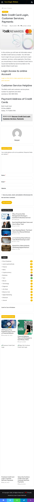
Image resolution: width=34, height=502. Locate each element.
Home (4, 8)
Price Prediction (6, 261)
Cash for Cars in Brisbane (8, 307)
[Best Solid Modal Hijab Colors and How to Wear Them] (6, 224)
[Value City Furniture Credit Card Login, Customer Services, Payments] (25, 409)
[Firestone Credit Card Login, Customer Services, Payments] (8, 409)
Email (3, 181)
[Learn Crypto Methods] (11, 2)
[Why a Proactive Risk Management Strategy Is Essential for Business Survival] (6, 216)
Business (4, 275)
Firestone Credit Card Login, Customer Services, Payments (7, 478)
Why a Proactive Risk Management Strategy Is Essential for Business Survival (21, 215)
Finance (9, 8)
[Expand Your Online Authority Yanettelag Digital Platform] (6, 248)
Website (3, 188)
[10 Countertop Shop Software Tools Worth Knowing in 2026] (6, 240)
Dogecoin (5, 286)
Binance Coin (6, 292)
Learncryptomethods (8, 264)
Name (3, 175)
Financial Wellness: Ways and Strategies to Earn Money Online (25, 338)
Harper (17, 140)
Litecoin (4, 300)
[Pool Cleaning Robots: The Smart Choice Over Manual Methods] (6, 232)
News (4, 269)
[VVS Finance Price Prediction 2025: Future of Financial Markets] (8, 324)
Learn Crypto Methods (20, 495)
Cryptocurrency (6, 272)
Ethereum (5, 297)
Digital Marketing (7, 294)
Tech (3, 278)
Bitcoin (4, 280)
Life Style (5, 289)
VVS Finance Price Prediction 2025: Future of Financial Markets (8, 331)
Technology (5, 283)
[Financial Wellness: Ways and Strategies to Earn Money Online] (25, 327)
